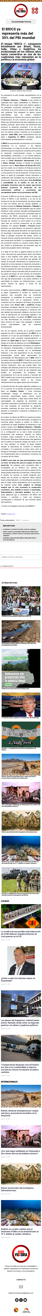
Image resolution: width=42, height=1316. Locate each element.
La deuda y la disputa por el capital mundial (19, 529)
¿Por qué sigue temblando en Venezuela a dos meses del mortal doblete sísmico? (20, 1152)
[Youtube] (33, 12)
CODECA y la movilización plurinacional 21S (16, 616)
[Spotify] (36, 12)
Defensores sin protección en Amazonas (15, 688)
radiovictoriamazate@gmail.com (20, 1293)
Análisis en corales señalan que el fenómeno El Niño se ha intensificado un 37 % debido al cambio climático (20, 862)
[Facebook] (33, 9)
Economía (25, 520)
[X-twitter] (36, 9)
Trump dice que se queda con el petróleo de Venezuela (20, 717)
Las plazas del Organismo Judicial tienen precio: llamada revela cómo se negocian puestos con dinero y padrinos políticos (20, 1022)
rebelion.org (11, 514)
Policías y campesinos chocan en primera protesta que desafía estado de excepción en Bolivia (20, 894)
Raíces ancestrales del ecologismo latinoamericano (19, 832)
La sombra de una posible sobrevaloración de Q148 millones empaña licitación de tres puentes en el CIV (21, 934)
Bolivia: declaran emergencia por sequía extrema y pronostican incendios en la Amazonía (19, 777)
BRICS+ (18, 520)
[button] (7, 11)
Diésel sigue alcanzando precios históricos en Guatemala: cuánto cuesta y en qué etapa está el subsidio (21, 533)
